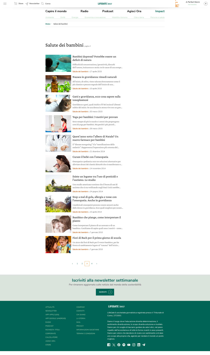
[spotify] (123, 344)
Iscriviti (103, 292)
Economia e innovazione (95, 17)
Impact (160, 11)
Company (80, 307)
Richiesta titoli (52, 330)
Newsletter (34, 3)
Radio (84, 11)
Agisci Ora (134, 11)
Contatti (80, 311)
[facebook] (108, 344)
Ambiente (49, 17)
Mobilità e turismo (119, 17)
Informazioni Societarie (87, 330)
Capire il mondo (56, 11)
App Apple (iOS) (52, 315)
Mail (78, 322)
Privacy (80, 326)
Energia (75, 17)
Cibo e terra (139, 17)
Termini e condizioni (85, 333)
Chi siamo (80, 315)
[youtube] (128, 344)
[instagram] (133, 344)
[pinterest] (118, 344)
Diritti (62, 17)
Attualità (49, 307)
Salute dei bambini (80, 71)
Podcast (107, 11)
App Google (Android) (55, 318)
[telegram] (143, 344)
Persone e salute (157, 17)
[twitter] (113, 344)
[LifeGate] (105, 3)
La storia (80, 318)
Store (20, 3)
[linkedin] (138, 344)
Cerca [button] (47, 3)
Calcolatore (51, 337)
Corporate (50, 333)
